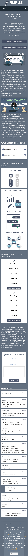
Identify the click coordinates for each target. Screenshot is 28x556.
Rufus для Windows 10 (10, 149)
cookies (9, 534)
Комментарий (14, 364)
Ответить (24, 392)
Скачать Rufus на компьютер (14, 41)
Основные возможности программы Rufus (15, 47)
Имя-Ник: (14, 358)
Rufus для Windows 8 (10, 155)
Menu (4, 8)
